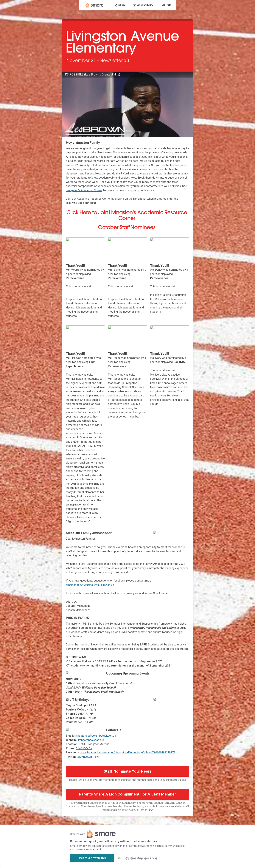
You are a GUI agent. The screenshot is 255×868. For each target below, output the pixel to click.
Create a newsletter (92, 858)
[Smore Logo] (94, 5)
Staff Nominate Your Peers (128, 771)
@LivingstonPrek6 (88, 756)
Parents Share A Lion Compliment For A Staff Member (127, 794)
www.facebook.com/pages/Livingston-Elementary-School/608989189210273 (127, 752)
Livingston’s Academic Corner (84, 190)
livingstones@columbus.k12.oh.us (95, 735)
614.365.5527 (84, 748)
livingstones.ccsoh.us (91, 740)
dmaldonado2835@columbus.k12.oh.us (90, 585)
